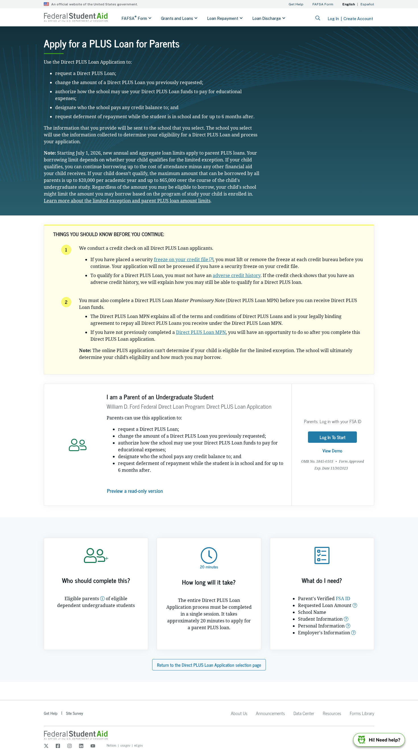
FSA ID (343, 598)
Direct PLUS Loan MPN (201, 332)
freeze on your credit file (181, 259)
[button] (102, 598)
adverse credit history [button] (236, 275)
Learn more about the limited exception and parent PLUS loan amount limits (127, 201)
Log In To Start (332, 437)
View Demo (332, 450)
